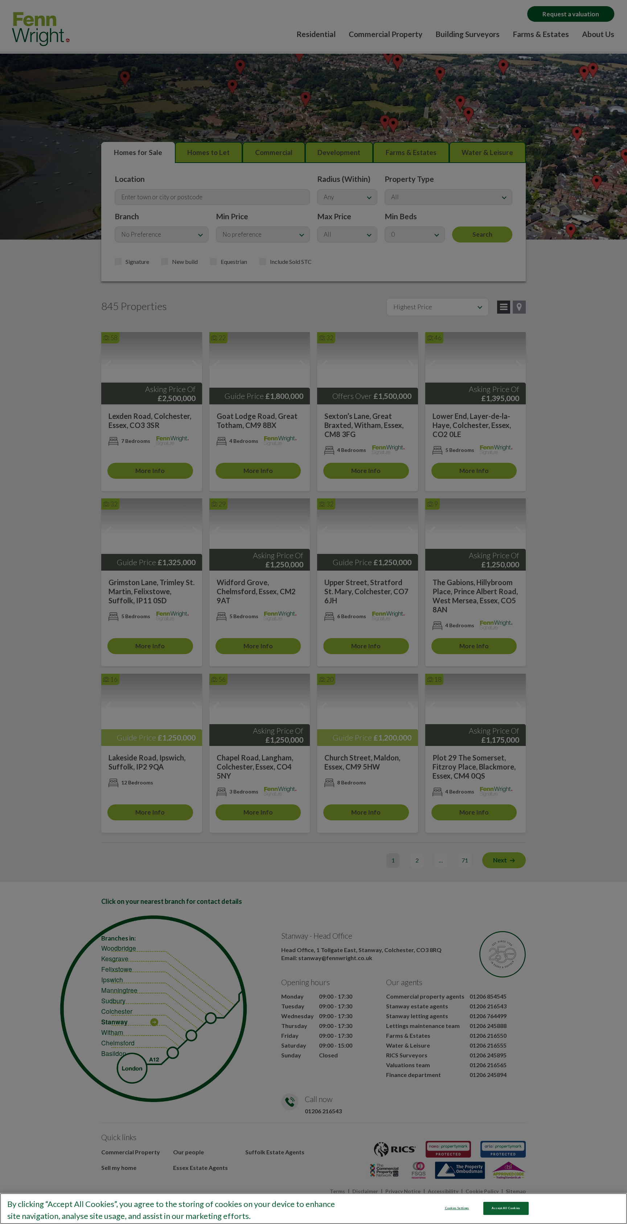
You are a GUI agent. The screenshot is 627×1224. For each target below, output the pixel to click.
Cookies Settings (457, 1208)
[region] (313, 1208)
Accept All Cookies (506, 1208)
